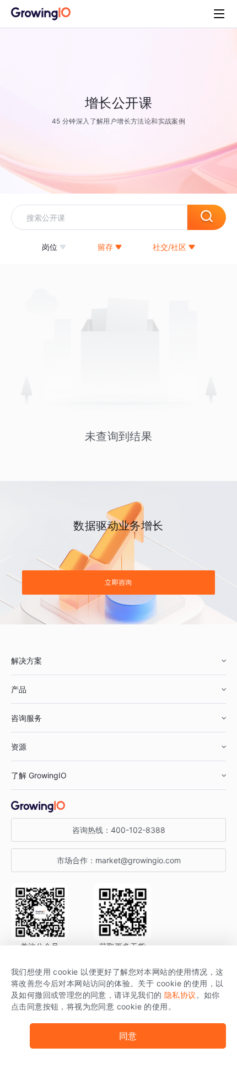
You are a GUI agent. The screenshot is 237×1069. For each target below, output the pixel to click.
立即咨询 (118, 582)
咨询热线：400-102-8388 (118, 830)
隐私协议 (180, 994)
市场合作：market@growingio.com (119, 860)
